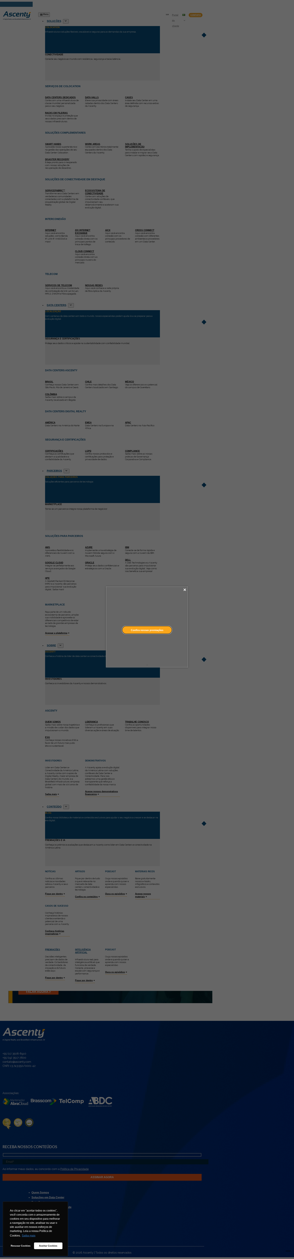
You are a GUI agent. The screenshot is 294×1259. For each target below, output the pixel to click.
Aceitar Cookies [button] (48, 1245)
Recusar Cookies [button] (20, 1245)
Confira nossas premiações (147, 629)
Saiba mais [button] (28, 1235)
